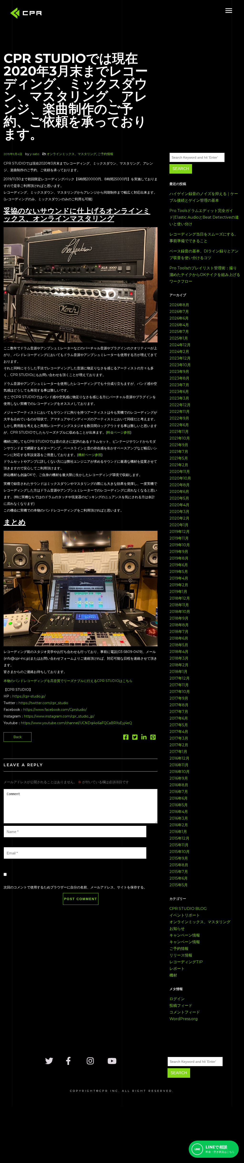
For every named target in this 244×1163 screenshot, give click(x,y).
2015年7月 (178, 871)
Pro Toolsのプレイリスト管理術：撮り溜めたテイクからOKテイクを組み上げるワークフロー (204, 275)
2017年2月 (178, 745)
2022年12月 (180, 405)
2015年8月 (178, 865)
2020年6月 (179, 491)
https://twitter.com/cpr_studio (43, 703)
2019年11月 (179, 538)
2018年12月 (179, 598)
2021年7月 (178, 451)
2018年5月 (178, 645)
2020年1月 (178, 525)
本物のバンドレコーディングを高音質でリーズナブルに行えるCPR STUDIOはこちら (68, 681)
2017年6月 (178, 718)
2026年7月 (179, 311)
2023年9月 (179, 371)
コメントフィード (184, 1012)
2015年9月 (178, 858)
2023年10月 (180, 365)
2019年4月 (178, 578)
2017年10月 (179, 691)
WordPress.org (183, 1019)
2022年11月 (179, 411)
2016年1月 (178, 831)
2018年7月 (178, 631)
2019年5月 (178, 571)
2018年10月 (179, 611)
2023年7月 (179, 385)
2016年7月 (178, 791)
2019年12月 (179, 531)
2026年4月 (179, 325)
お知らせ (177, 928)
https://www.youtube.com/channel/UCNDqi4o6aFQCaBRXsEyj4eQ (76, 723)
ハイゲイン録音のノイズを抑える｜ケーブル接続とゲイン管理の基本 (203, 197)
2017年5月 (178, 725)
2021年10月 (179, 438)
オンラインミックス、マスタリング (71, 154)
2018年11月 (179, 605)
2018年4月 (178, 651)
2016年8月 (178, 785)
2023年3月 (179, 398)
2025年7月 (179, 331)
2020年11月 (179, 471)
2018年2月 (178, 665)
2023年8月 (179, 378)
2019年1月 (178, 591)
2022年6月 (179, 425)
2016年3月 (178, 818)
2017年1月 (178, 751)
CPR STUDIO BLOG (188, 908)
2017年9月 (178, 698)
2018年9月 (178, 618)
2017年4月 (178, 731)
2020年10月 (180, 478)
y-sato (34, 154)
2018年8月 (179, 625)
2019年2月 (178, 585)
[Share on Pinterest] (153, 738)
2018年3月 (178, 658)
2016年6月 (178, 798)
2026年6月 (179, 318)
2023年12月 (180, 358)
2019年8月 (178, 558)
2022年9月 (179, 418)
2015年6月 (178, 878)
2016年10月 (179, 771)
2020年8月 (179, 485)
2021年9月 (178, 445)
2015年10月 (179, 851)
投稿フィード (180, 1005)
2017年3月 (178, 738)
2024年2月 (179, 351)
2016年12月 (179, 758)
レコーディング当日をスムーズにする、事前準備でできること (203, 237)
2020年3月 (179, 511)
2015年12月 (179, 838)
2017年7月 (178, 711)
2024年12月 (180, 345)
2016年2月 (178, 825)
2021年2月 (178, 465)
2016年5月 (178, 805)
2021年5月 (178, 458)
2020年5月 (179, 498)
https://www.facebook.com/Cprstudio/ (55, 709)
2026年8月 (179, 305)
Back (17, 737)
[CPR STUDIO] (27, 14)
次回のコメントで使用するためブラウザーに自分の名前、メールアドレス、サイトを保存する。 (75, 887)
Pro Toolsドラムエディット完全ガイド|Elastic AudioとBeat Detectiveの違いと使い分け (204, 217)
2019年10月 (179, 545)
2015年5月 (178, 885)
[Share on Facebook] (125, 738)
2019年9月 (178, 551)
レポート (177, 968)
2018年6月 (178, 638)
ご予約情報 (105, 154)
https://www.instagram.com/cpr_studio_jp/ (59, 716)
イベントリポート (184, 915)
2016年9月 (178, 778)
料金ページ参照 (118, 432)
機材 (173, 975)
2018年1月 (178, 671)
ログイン (177, 999)
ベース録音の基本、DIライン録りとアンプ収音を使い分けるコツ (204, 254)
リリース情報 (180, 955)
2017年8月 (178, 705)
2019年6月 (178, 565)
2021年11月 (179, 431)
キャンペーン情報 (184, 935)
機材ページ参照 (90, 455)
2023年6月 (179, 391)
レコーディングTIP (186, 962)
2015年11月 (178, 845)
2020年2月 (179, 518)
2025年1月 (178, 338)
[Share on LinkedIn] (143, 738)
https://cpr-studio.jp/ (29, 696)
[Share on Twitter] (134, 738)
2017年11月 (179, 685)
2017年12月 (179, 678)
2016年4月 (178, 811)
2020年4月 (179, 505)
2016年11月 (178, 765)
